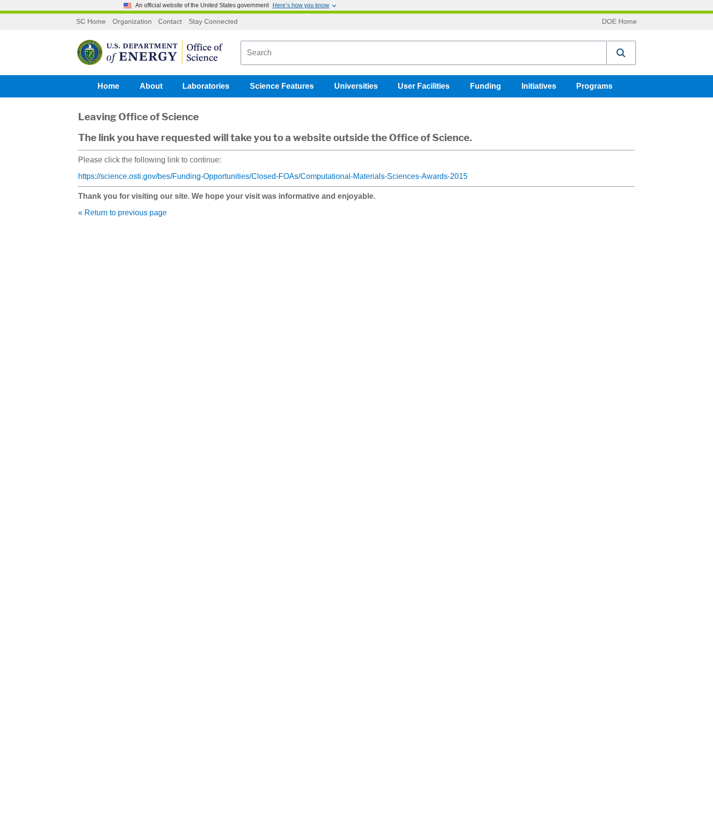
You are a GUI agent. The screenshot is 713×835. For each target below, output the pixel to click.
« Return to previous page (122, 213)
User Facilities (424, 86)
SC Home (91, 21)
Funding (485, 86)
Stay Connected (213, 21)
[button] (621, 53)
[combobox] (423, 52)
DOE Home (619, 21)
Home (108, 86)
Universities (356, 86)
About (151, 86)
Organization (132, 21)
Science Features (282, 86)
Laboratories (205, 86)
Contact (170, 21)
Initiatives (538, 86)
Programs (594, 86)
